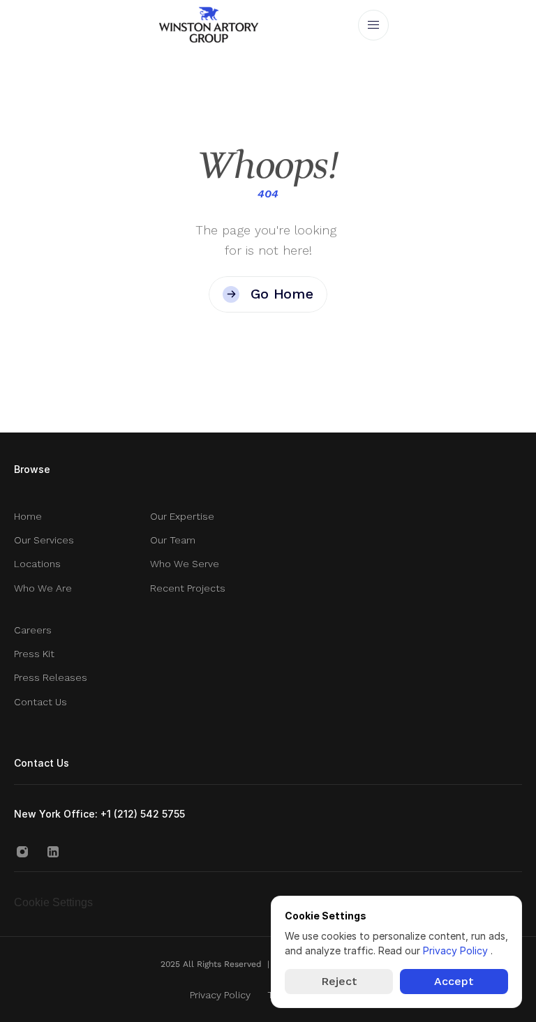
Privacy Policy (457, 950)
